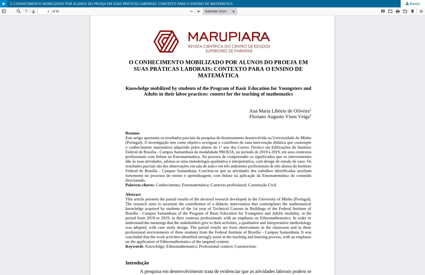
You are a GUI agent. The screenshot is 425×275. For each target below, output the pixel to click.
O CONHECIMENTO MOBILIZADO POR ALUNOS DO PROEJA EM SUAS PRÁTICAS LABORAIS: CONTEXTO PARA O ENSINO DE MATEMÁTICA (121, 3)
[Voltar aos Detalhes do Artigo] (3, 3)
